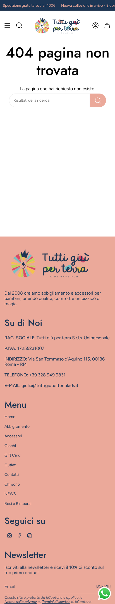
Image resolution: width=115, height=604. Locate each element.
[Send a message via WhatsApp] (104, 593)
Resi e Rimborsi (17, 503)
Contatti (11, 474)
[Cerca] (98, 100)
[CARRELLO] (107, 25)
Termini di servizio (56, 602)
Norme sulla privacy (20, 602)
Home (9, 416)
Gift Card (12, 455)
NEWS (10, 493)
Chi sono (12, 484)
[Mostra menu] (7, 25)
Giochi (10, 445)
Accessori (13, 436)
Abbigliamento (17, 426)
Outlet (10, 465)
